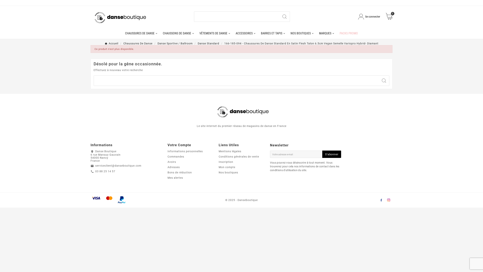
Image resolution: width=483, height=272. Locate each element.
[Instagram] (388, 200)
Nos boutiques (228, 172)
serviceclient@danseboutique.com (118, 165)
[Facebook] (381, 200)
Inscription (226, 161)
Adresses (174, 167)
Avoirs (172, 161)
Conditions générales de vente (239, 156)
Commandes (176, 156)
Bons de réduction (180, 172)
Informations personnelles (185, 151)
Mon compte (227, 167)
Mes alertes (175, 177)
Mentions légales (230, 151)
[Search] (284, 17)
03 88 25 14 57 (105, 171)
